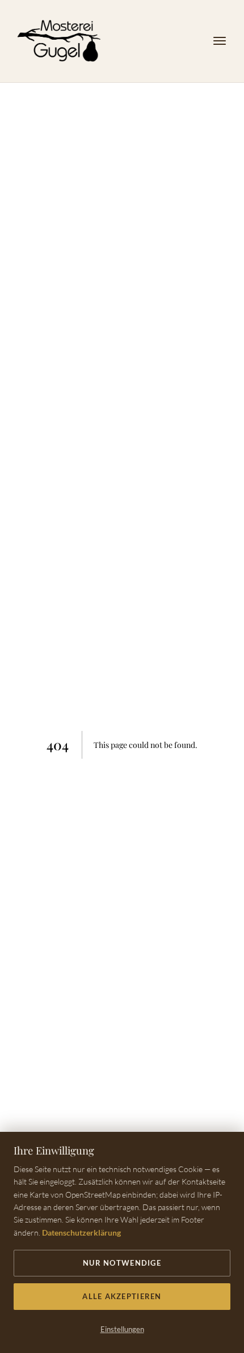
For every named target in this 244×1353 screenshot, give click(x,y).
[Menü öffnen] (219, 41)
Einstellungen (122, 1329)
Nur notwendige (122, 1262)
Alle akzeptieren (121, 1296)
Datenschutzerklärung (81, 1232)
